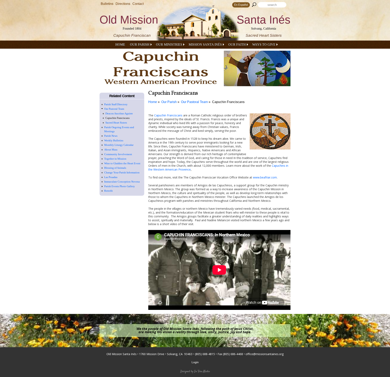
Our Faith (237, 44)
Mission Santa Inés (205, 44)
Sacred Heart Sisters (116, 122)
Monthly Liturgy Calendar (118, 144)
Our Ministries (169, 44)
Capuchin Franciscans (228, 102)
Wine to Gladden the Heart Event (122, 163)
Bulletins (107, 3)
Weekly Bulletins (113, 140)
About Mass (110, 149)
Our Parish (140, 44)
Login (195, 362)
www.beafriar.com (265, 177)
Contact (138, 3)
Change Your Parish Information (122, 172)
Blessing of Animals (115, 167)
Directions (123, 3)
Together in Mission (115, 158)
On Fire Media (202, 371)
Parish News (110, 135)
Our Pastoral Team (194, 102)
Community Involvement (118, 154)
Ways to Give (263, 44)
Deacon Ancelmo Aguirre (119, 113)
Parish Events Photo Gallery (119, 186)
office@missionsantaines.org (265, 354)
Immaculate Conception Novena (122, 181)
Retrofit (108, 190)
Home (120, 44)
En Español (241, 4)
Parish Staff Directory (116, 104)
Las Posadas (110, 177)
